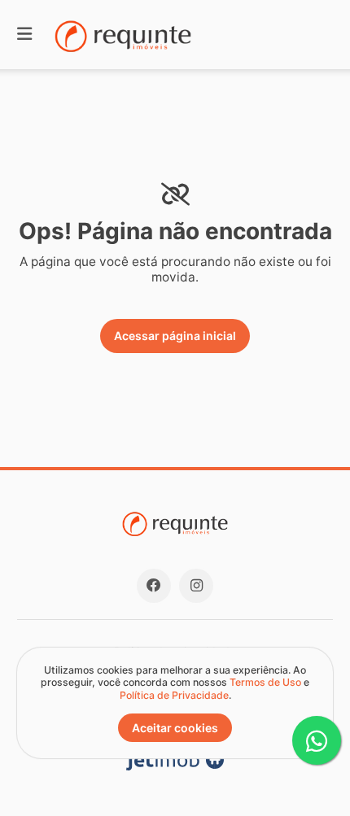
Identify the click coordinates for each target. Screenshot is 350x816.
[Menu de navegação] (24, 34)
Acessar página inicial (175, 336)
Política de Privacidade (174, 695)
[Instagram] (196, 586)
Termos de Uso (265, 682)
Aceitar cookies (175, 728)
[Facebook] (154, 586)
